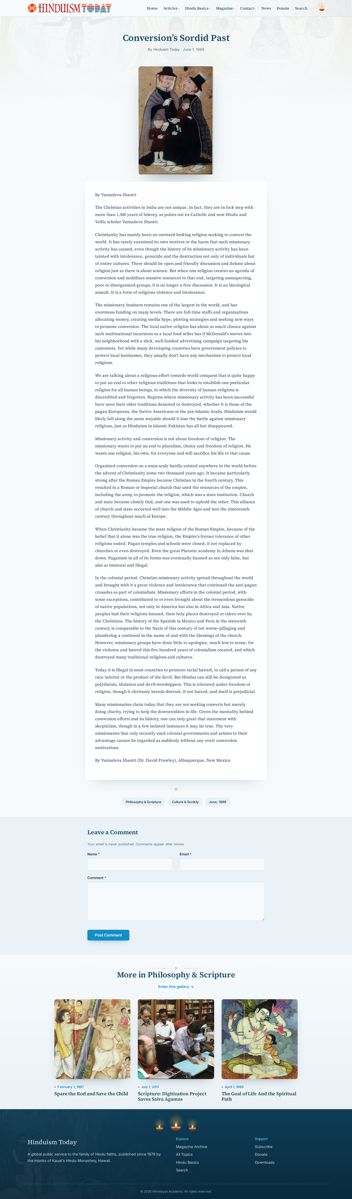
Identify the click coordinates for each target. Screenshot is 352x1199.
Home (152, 8)
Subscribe (263, 1146)
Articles (171, 8)
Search (301, 8)
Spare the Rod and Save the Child (91, 1093)
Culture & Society (185, 802)
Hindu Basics (197, 8)
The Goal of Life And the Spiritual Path (259, 1096)
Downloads (265, 1162)
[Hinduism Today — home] (70, 8)
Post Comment (108, 935)
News (266, 8)
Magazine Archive (191, 1146)
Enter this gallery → (176, 986)
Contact (248, 8)
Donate (283, 8)
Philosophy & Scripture (143, 802)
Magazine (225, 8)
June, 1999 (217, 802)
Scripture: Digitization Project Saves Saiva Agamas (172, 1096)
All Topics (184, 1154)
